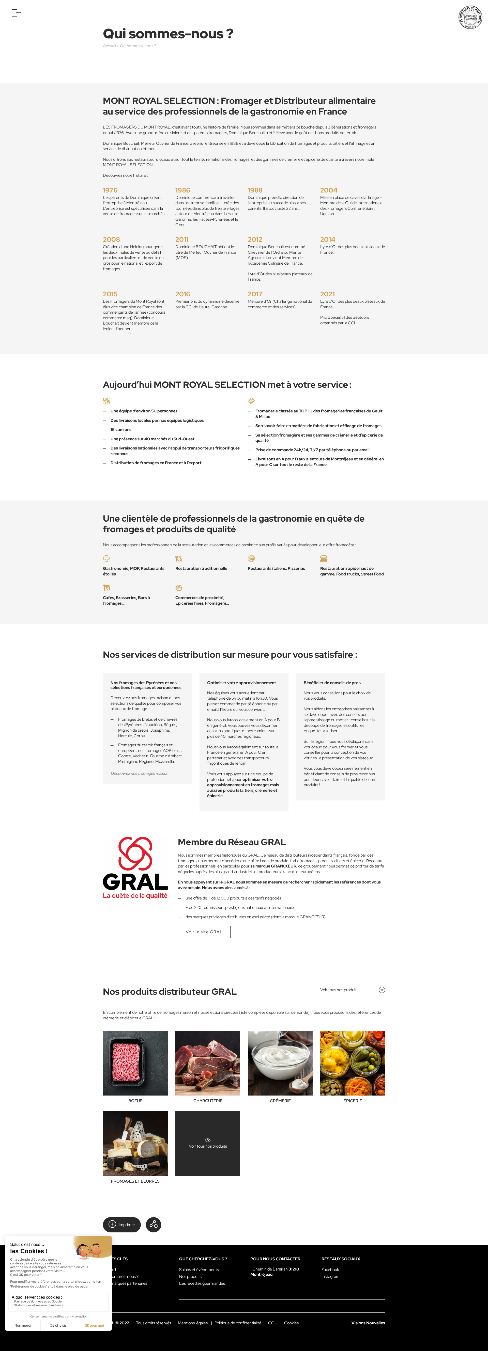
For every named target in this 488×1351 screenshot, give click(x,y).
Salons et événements (199, 1269)
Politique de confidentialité (238, 1323)
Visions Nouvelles (368, 1323)
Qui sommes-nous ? (121, 1276)
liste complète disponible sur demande (274, 1012)
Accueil (109, 46)
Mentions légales (193, 1323)
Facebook (330, 1269)
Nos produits (190, 1276)
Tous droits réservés (153, 1323)
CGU (272, 1323)
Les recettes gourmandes (202, 1283)
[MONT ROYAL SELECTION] (470, 17)
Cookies (291, 1323)
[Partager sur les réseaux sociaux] (153, 1224)
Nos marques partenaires (125, 1283)
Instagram (331, 1276)
